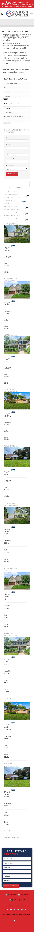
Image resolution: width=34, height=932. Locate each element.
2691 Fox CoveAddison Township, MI (10, 334)
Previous (6, 831)
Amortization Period (11, 158)
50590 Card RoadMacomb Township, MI (10, 445)
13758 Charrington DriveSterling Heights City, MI (11, 224)
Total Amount (9, 138)
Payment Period (10, 165)
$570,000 (7, 198)
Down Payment (10, 145)
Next (10, 831)
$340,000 (7, 191)
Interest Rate (9, 152)
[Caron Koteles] (17, 13)
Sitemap (13, 915)
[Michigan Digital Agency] (17, 923)
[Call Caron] (2, 13)
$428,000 (7, 210)
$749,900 (7, 216)
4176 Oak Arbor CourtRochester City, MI (10, 279)
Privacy (20, 915)
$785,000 (7, 204)
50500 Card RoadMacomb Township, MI (10, 390)
